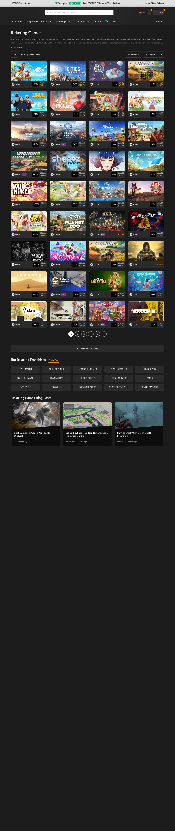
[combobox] (90, 12)
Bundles (45, 21)
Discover (15, 21)
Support (160, 21)
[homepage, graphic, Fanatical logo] (26, 12)
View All (53, 360)
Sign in (141, 12)
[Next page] (104, 334)
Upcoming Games (63, 21)
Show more (16, 47)
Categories (30, 21)
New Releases (82, 21)
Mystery (96, 21)
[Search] (110, 12)
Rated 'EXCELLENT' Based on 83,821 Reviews (101, 3)
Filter (14, 54)
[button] (21, 3)
